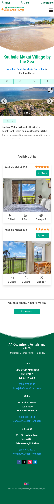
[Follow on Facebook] (19, 462)
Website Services (14, 489)
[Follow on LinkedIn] (35, 462)
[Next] (50, 101)
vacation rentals (16, 69)
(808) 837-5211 (27, 417)
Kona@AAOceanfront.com (27, 453)
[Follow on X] (24, 462)
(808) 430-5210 (27, 449)
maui (29, 69)
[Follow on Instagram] (30, 462)
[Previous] (4, 101)
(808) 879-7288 (27, 384)
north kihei (40, 69)
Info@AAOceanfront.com (27, 388)
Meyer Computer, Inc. (38, 489)
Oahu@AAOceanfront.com (27, 421)
